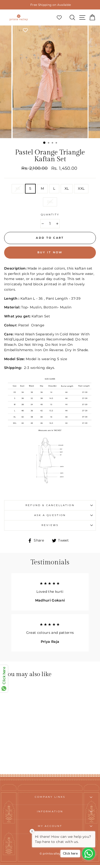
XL (67, 188)
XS (18, 188)
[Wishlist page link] (62, 17)
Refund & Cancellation (49, 505)
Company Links (50, 796)
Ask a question (50, 515)
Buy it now (50, 252)
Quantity (50, 214)
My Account (50, 826)
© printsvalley (50, 853)
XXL (81, 188)
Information (50, 811)
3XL (50, 202)
